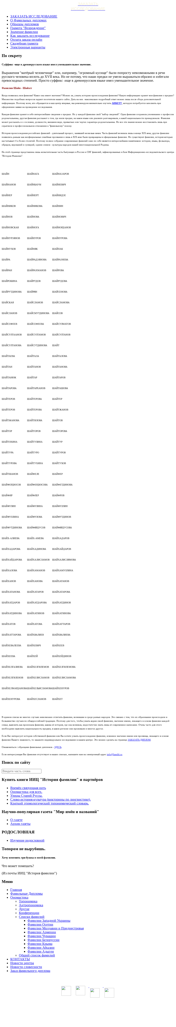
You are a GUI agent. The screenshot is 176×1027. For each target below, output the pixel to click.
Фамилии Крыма (39, 944)
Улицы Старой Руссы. (26, 795)
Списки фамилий (31, 917)
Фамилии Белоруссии (43, 940)
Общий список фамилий (37, 955)
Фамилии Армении (41, 932)
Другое (24, 909)
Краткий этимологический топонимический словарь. (49, 803)
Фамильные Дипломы (26, 893)
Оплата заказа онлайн (26, 39)
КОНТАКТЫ (20, 959)
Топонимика (28, 901)
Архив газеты (20, 824)
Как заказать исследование (30, 36)
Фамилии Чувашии (41, 936)
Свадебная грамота (24, 43)
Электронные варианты (27, 47)
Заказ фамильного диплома (30, 971)
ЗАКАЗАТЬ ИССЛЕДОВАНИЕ (33, 16)
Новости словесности (26, 967)
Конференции (29, 913)
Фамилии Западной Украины (48, 920)
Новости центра (22, 963)
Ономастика (19, 897)
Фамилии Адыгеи (40, 951)
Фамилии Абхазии (41, 947)
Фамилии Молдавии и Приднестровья (55, 928)
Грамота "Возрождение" (28, 28)
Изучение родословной (27, 840)
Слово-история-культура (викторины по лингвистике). (50, 799)
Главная (16, 890)
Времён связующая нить (28, 788)
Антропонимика (31, 905)
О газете (16, 820)
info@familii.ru (114, 754)
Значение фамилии (24, 32)
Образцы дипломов (24, 24)
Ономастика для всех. (26, 792)
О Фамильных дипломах (28, 20)
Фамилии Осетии (40, 924)
